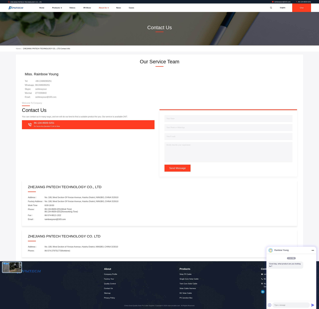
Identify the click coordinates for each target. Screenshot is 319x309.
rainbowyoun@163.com (282, 2)
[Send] (313, 305)
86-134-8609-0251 (304, 2)
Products (56, 8)
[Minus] (312, 250)
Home (41, 8)
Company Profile (110, 274)
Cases (131, 8)
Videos (72, 8)
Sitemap (107, 293)
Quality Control (110, 284)
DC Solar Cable (186, 293)
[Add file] (269, 305)
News (118, 8)
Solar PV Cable (186, 274)
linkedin (263, 292)
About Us (103, 8)
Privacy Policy (109, 298)
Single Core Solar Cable (189, 279)
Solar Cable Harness (188, 288)
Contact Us (108, 288)
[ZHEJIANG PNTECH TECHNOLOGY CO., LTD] (16, 7)
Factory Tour (109, 279)
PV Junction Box (186, 298)
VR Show (87, 8)
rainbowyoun (41, 89)
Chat (302, 8)
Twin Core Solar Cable (188, 284)
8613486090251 (42, 85)
